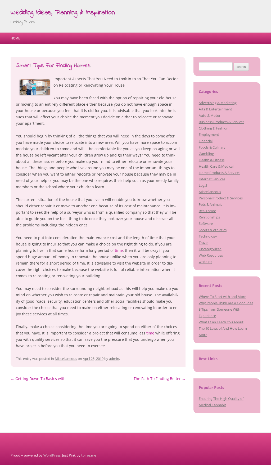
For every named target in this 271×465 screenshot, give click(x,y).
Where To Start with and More (222, 296)
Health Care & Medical (216, 166)
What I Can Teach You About (221, 322)
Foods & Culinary (212, 147)
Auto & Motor (209, 115)
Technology (208, 236)
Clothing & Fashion (213, 128)
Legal (203, 185)
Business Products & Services (221, 121)
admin (114, 358)
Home (15, 38)
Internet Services (212, 179)
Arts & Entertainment (215, 109)
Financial (206, 140)
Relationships (209, 217)
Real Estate (207, 210)
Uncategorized (210, 249)
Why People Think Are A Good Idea (226, 303)
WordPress (52, 455)
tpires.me (88, 455)
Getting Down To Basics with (38, 378)
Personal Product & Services (221, 198)
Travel (203, 242)
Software (206, 223)
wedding (205, 261)
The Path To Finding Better (160, 378)
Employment (209, 134)
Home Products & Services (219, 172)
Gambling (206, 153)
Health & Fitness (211, 160)
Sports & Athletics (213, 229)
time (119, 250)
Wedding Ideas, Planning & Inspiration (63, 13)
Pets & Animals (210, 204)
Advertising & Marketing (218, 102)
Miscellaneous (66, 358)
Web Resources (211, 255)
